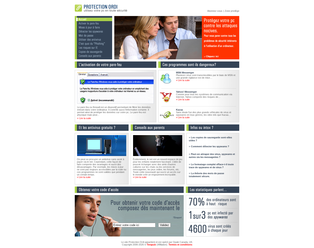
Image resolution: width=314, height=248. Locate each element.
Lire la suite (85, 118)
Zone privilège (232, 11)
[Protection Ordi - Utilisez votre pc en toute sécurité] (101, 13)
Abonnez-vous (214, 11)
